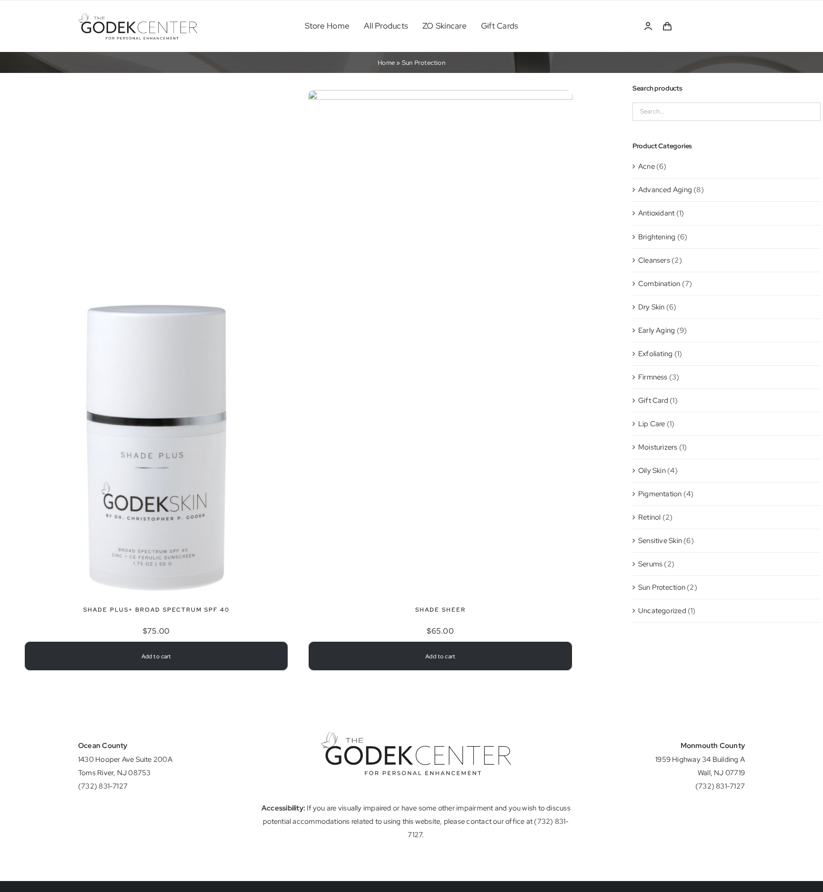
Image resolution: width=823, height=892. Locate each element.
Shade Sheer (440, 610)
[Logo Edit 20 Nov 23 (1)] (137, 16)
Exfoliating (655, 354)
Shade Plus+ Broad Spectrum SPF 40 (156, 610)
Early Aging (656, 330)
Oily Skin (652, 470)
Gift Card (653, 400)
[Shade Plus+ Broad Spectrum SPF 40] (156, 275)
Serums (650, 564)
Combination (659, 283)
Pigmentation (660, 494)
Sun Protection (661, 587)
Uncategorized (662, 610)
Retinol (649, 517)
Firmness (653, 377)
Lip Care (651, 424)
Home (386, 63)
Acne (646, 166)
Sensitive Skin (660, 540)
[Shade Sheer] (440, 97)
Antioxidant (656, 213)
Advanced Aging (665, 190)
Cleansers (654, 260)
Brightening (656, 237)
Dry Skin (651, 307)
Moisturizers (658, 447)
